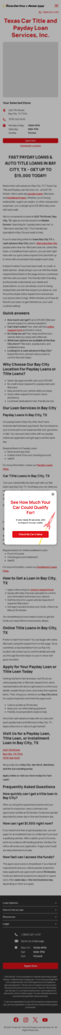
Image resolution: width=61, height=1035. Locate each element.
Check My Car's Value (30, 534)
